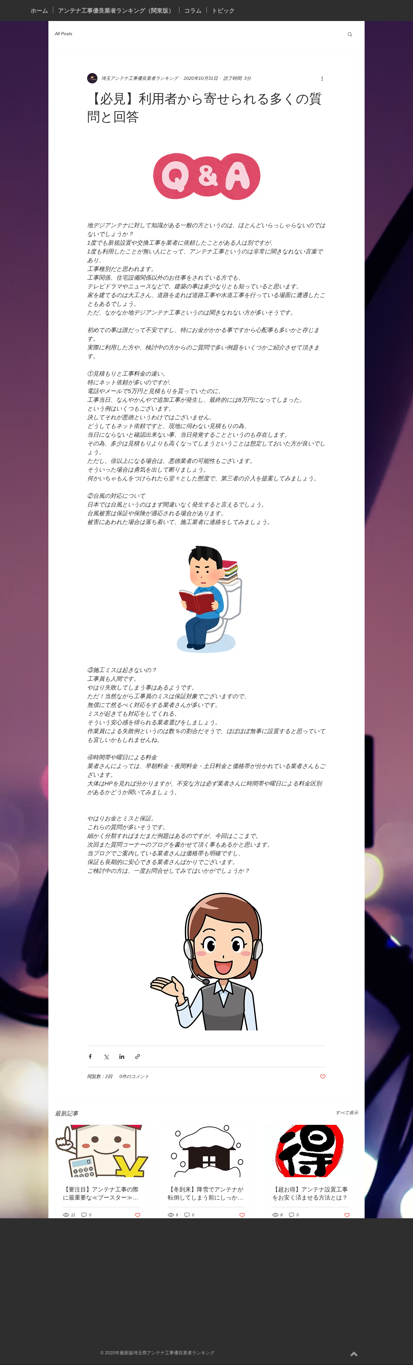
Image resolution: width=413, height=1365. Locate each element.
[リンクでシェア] (138, 1056)
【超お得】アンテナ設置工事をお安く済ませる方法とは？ (310, 1193)
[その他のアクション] (322, 78)
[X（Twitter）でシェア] (106, 1056)
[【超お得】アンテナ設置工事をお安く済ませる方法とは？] (311, 1151)
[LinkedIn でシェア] (122, 1056)
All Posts (63, 33)
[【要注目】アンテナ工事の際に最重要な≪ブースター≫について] (101, 1151)
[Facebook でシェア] (90, 1056)
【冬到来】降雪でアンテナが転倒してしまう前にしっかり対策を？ (205, 1193)
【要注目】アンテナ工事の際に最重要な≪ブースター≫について (100, 1193)
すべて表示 (347, 1112)
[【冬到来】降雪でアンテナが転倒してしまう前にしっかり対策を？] (206, 1151)
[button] (350, 34)
